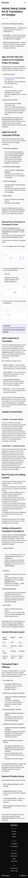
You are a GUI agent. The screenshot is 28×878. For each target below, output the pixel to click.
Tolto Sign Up (11, 78)
